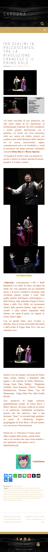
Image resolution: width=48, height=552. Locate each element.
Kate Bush (27, 492)
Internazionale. (19, 492)
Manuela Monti (17, 494)
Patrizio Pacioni (25, 66)
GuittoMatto (10, 492)
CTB (21, 490)
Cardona (15, 13)
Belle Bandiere (21, 488)
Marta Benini (15, 496)
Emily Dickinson (34, 490)
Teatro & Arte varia (16, 486)
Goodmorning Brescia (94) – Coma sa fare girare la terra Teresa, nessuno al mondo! (12, 519)
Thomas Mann (7, 500)
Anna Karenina (12, 488)
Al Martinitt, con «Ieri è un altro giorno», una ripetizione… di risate (35, 519)
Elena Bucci (25, 490)
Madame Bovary (7, 494)
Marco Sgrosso (26, 494)
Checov (17, 490)
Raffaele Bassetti (34, 496)
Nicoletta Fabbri (24, 496)
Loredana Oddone (35, 492)
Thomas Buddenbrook (35, 498)
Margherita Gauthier (37, 494)
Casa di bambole (31, 488)
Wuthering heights (17, 500)
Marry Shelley (7, 496)
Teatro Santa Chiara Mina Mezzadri (18, 498)
